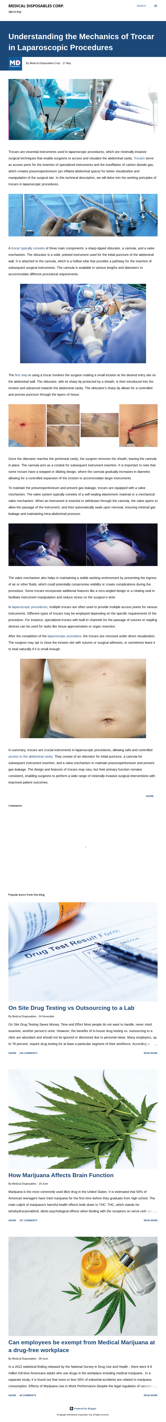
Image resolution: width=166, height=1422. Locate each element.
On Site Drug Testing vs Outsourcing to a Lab (71, 1008)
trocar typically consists (28, 248)
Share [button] (150, 796)
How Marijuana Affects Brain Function (61, 1175)
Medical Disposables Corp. (36, 5)
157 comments (28, 1220)
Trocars (139, 158)
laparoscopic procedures (29, 607)
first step (21, 375)
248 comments (28, 1053)
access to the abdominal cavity (30, 756)
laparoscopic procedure (64, 636)
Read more (151, 1053)
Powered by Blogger (84, 1408)
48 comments (27, 1395)
